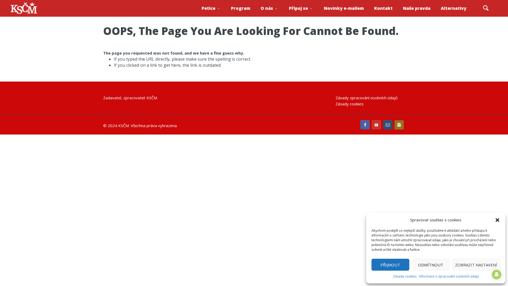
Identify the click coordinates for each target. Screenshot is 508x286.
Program (240, 8)
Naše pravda (416, 8)
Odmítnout (430, 264)
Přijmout (390, 264)
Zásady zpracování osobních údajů (366, 97)
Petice (208, 8)
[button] (497, 220)
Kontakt (383, 8)
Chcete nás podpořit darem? (275, 14)
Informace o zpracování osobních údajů (449, 276)
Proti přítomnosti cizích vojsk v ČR (215, 14)
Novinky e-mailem (344, 8)
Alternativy (453, 8)
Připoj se (298, 8)
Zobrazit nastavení (476, 264)
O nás (267, 8)
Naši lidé (276, 15)
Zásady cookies (404, 276)
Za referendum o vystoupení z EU (216, 14)
